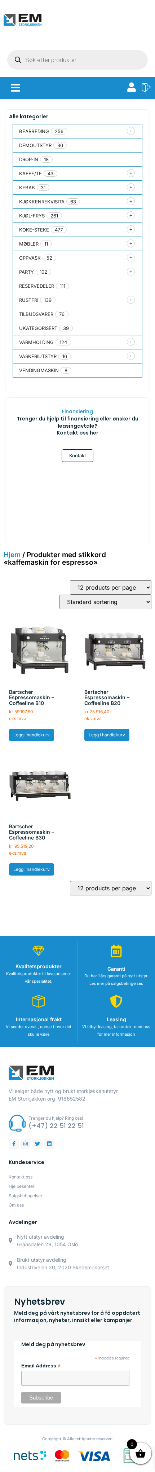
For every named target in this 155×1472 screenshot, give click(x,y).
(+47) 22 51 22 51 (56, 1125)
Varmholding (36, 342)
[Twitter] (37, 1144)
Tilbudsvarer (36, 314)
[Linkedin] (49, 1144)
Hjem (12, 554)
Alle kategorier (28, 116)
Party (26, 272)
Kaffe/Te (30, 173)
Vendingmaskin (39, 370)
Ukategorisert (38, 328)
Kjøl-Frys (32, 216)
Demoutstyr (35, 145)
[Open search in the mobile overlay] (77, 60)
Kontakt (77, 455)
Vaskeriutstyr (38, 356)
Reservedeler (36, 286)
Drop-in (28, 159)
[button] (16, 88)
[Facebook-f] (14, 1144)
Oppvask (30, 258)
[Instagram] (26, 1144)
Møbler (29, 244)
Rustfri (28, 300)
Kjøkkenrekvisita (42, 201)
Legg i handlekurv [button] (31, 734)
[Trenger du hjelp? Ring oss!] (17, 1123)
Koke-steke (34, 230)
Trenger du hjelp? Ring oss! (55, 1118)
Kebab (27, 187)
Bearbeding (34, 131)
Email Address (41, 1366)
